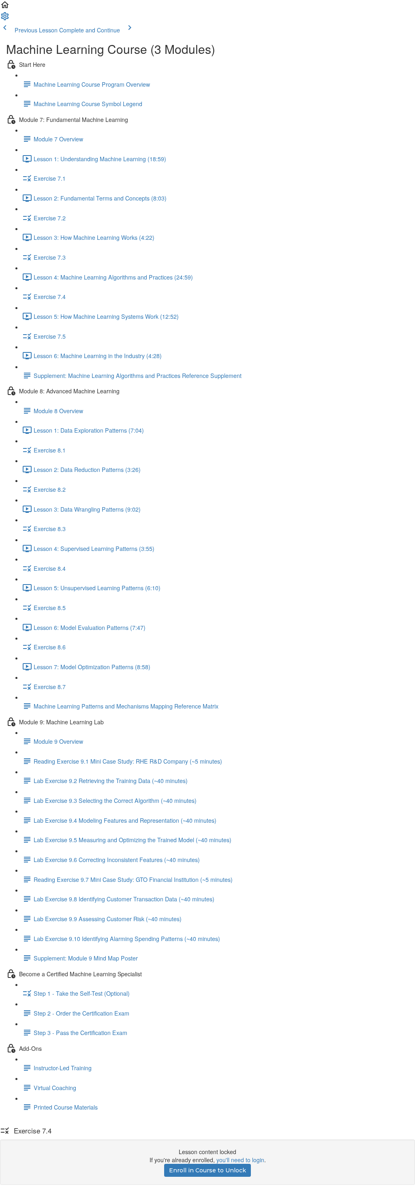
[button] (5, 7)
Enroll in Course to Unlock (207, 1170)
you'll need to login (240, 1160)
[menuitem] (5, 19)
